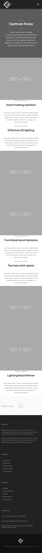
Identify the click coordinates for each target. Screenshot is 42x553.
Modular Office (7, 496)
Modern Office (7, 471)
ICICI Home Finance (7, 406)
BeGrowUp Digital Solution (31, 546)
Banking (5, 488)
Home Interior (7, 499)
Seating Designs (8, 466)
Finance (5, 494)
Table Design (7, 463)
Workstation (6, 460)
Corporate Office (8, 491)
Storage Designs (8, 468)
